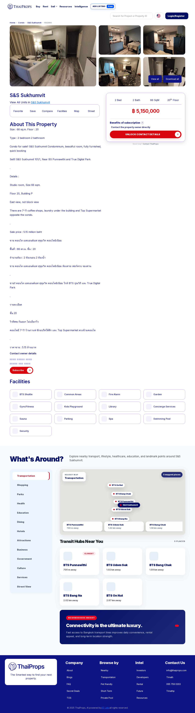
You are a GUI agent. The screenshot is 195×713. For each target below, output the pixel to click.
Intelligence (81, 6)
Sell (53, 6)
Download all (172, 79)
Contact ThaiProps (151, 144)
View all (155, 79)
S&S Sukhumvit (34, 23)
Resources (66, 6)
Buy (38, 6)
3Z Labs (106, 707)
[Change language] (159, 16)
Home (12, 23)
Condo (21, 23)
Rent (45, 6)
